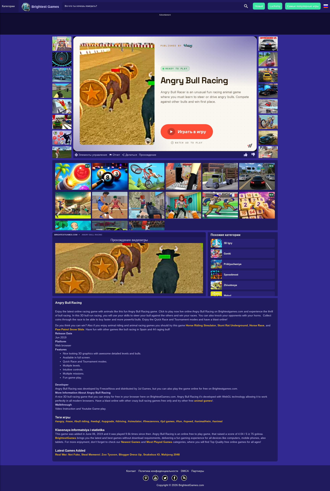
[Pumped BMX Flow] (146, 176)
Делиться (131, 154)
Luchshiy (275, 6)
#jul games (167, 421)
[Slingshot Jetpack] (61, 43)
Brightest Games (45, 7)
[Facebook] (174, 478)
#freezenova (151, 421)
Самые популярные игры (303, 6)
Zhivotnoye (230, 285)
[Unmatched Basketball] (110, 205)
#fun (179, 421)
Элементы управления (92, 154)
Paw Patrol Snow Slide (69, 329)
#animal (200, 421)
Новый (259, 6)
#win (208, 421)
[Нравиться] (245, 155)
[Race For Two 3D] (268, 106)
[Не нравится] (253, 155)
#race (69, 421)
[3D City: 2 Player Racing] (61, 75)
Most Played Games (159, 441)
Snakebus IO (151, 454)
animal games (203, 400)
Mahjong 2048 (170, 454)
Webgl (227, 295)
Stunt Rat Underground (233, 325)
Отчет (116, 154)
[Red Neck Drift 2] (268, 137)
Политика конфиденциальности (158, 470)
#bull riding (81, 421)
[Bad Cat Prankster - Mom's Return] (183, 205)
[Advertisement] (165, 25)
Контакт (131, 470)
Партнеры (197, 470)
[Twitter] (165, 478)
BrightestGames (65, 437)
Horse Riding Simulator (201, 325)
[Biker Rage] (268, 122)
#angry (59, 421)
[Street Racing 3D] (61, 122)
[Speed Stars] (220, 205)
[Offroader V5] (268, 43)
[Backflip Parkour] (61, 106)
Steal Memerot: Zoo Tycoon (99, 454)
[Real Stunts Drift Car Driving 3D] (268, 59)
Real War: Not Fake (67, 454)
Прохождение (147, 154)
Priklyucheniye (232, 264)
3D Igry (228, 243)
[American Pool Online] (110, 176)
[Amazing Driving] (268, 153)
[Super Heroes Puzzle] (61, 137)
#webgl (95, 421)
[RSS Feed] (184, 478)
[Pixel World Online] (146, 205)
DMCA (185, 470)
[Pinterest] (145, 478)
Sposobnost (231, 274)
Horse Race (256, 325)
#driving (121, 421)
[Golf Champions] (61, 153)
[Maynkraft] (61, 90)
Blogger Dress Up (130, 454)
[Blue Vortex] (61, 59)
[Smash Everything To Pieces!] (183, 176)
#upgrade (108, 421)
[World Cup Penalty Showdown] (73, 205)
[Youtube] (155, 478)
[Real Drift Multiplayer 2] (268, 90)
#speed (188, 421)
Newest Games (130, 441)
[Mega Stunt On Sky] (268, 75)
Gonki (227, 253)
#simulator (135, 421)
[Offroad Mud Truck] (220, 176)
